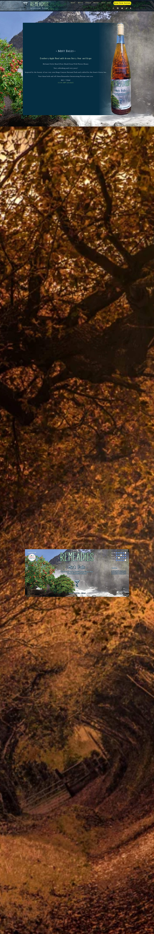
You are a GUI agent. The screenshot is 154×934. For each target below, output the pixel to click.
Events (88, 3)
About (80, 3)
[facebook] (118, 8)
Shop (103, 3)
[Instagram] (113, 8)
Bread (96, 3)
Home (73, 3)
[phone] (126, 8)
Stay (109, 3)
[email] (122, 8)
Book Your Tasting (122, 3)
